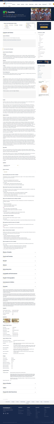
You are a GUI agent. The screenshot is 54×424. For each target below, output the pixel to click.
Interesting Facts (40, 47)
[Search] (47, 4)
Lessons (33, 401)
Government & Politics (41, 53)
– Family (40, 37)
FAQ (38, 57)
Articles (26, 4)
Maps (39, 50)
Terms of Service (29, 413)
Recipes (40, 4)
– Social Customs (41, 35)
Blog (38, 71)
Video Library (8, 401)
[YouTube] (7, 413)
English (45, 409)
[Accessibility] (52, 422)
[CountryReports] (7, 3)
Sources (37, 416)
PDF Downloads (46, 416)
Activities (36, 4)
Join (18, 409)
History (39, 45)
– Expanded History (41, 46)
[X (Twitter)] (5, 413)
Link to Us (37, 417)
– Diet (39, 36)
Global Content (31, 4)
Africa (6, 6)
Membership (44, 4)
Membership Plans (20, 413)
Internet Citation (46, 401)
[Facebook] (3, 413)
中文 (44, 413)
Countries (13, 4)
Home (4, 6)
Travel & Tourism (40, 42)
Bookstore (22, 4)
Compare (18, 4)
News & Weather (40, 56)
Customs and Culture (41, 34)
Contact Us (28, 410)
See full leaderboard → (6, 28)
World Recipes (40, 77)
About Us (28, 409)
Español (45, 410)
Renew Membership (21, 410)
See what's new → (30, 0)
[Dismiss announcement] (50, 0)
